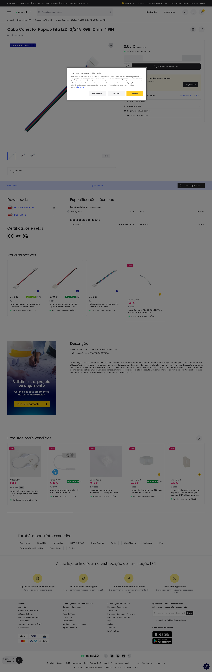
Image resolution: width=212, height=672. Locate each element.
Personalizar (97, 94)
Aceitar (135, 94)
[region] (107, 83)
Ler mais (80, 87)
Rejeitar (116, 94)
